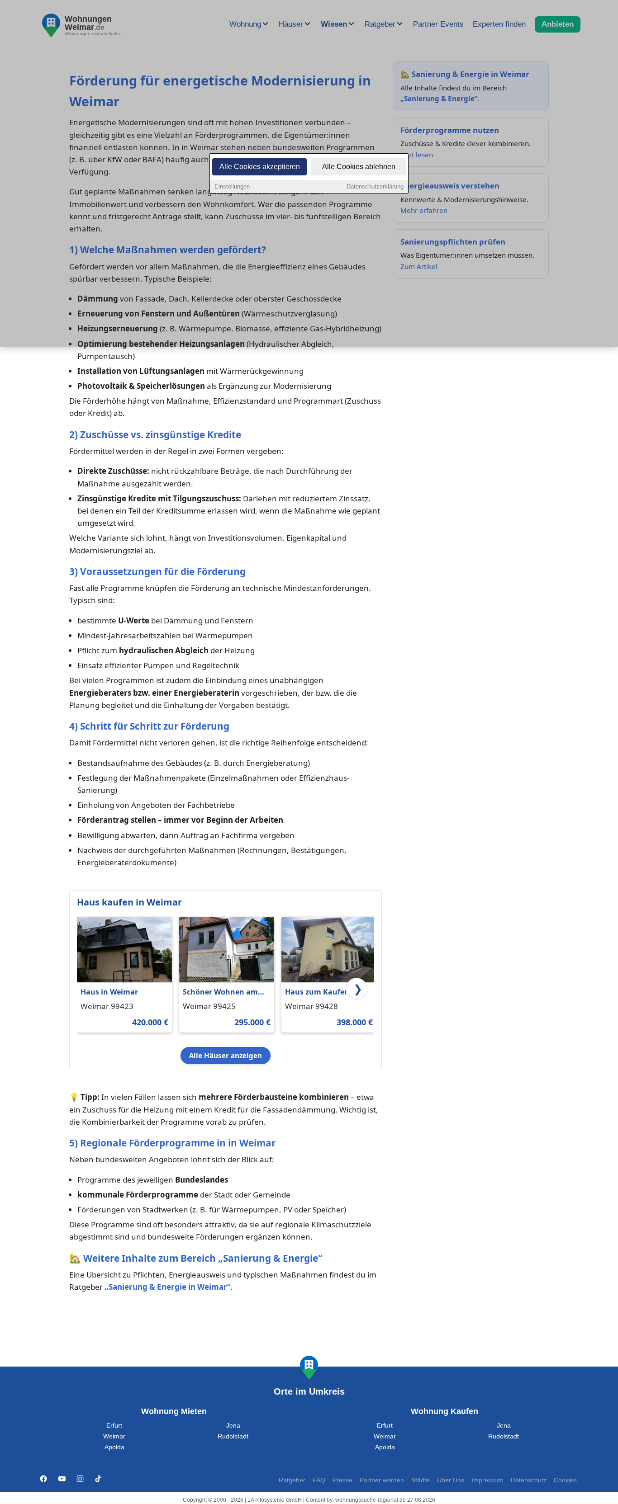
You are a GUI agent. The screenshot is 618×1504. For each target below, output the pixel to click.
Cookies (565, 1480)
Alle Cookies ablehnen (358, 166)
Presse (342, 1480)
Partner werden (382, 1480)
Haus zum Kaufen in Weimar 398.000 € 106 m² (323, 992)
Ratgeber (292, 1480)
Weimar (114, 1436)
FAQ (319, 1480)
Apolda (114, 1447)
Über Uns (450, 1480)
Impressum (487, 1480)
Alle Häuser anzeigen (225, 1055)
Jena (233, 1425)
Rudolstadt (233, 1436)
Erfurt (114, 1425)
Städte (420, 1480)
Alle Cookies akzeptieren (259, 166)
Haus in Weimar (109, 992)
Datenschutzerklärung (375, 186)
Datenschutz (529, 1480)
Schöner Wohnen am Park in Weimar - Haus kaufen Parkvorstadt (223, 992)
